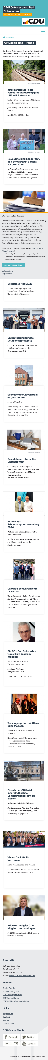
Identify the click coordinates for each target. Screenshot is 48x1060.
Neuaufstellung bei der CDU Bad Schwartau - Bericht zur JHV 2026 (23, 161)
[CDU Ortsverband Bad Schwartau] (4, 37)
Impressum (7, 273)
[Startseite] (33, 19)
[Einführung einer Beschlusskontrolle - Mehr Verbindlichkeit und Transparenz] (24, 192)
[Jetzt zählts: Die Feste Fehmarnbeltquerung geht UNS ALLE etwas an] (24, 61)
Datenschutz (7, 271)
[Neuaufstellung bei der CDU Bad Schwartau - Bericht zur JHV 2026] (24, 130)
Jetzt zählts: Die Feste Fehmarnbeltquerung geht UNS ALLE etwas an (23, 92)
